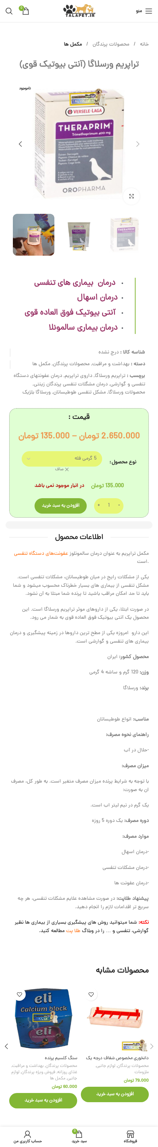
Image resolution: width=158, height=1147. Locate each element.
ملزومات (141, 1072)
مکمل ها (73, 44)
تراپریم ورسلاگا (110, 376)
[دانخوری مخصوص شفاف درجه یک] (115, 1018)
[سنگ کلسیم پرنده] (43, 1018)
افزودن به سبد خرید (60, 505)
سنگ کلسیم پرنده (61, 1058)
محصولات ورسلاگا (126, 392)
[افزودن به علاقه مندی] (91, 994)
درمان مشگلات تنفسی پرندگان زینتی (71, 384)
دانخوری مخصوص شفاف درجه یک (117, 1058)
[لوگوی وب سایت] (79, 11)
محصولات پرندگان (110, 44)
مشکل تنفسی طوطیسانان (79, 392)
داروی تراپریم (78, 376)
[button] (137, 144)
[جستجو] (9, 11)
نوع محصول (124, 462)
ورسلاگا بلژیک (36, 392)
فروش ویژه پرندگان (38, 1072)
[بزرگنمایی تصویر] (131, 196)
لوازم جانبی (105, 1066)
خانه (144, 44)
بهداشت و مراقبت (110, 364)
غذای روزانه (67, 1072)
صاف (59, 470)
